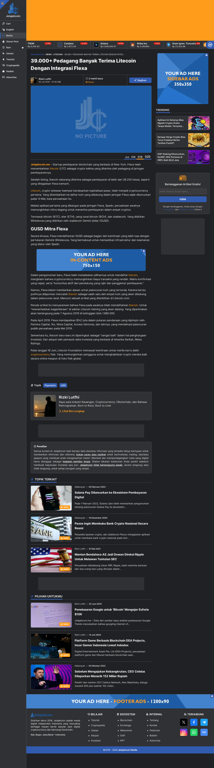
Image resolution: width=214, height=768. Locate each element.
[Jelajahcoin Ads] (91, 260)
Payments (50, 385)
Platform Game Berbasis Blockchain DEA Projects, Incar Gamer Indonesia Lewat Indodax (110, 643)
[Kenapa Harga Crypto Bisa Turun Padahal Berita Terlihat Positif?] (198, 140)
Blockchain (126, 720)
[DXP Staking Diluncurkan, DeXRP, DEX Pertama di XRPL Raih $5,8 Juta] (198, 157)
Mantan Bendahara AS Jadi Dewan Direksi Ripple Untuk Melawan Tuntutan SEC (109, 557)
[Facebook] (194, 722)
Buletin (153, 735)
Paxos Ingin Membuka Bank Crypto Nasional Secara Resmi (111, 526)
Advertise (155, 740)
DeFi (122, 735)
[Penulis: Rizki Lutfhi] (34, 80)
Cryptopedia (98, 725)
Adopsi (95, 735)
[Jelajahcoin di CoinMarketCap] (210, 45)
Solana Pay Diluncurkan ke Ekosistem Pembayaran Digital (111, 495)
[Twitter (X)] (183, 722)
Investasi (96, 740)
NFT (122, 740)
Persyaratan (169, 209)
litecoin (54, 168)
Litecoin (35, 190)
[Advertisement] (113, 20)
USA (63, 385)
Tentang (154, 720)
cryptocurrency (40, 354)
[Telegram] (204, 722)
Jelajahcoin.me (40, 164)
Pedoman (155, 730)
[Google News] (204, 732)
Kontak (153, 725)
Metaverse (126, 730)
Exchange (125, 725)
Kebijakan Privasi (186, 209)
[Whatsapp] (194, 732)
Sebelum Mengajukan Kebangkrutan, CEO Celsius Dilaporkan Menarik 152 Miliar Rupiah (110, 674)
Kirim (183, 199)
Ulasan (94, 730)
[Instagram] (183, 732)
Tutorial (95, 720)
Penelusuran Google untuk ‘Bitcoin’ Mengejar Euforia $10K (112, 612)
